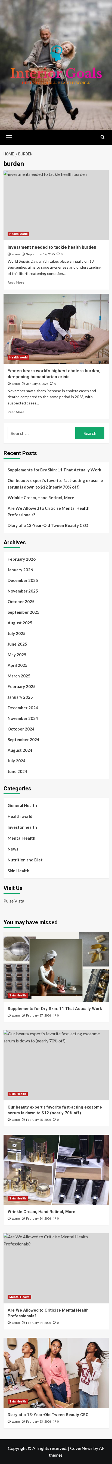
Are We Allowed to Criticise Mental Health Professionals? (48, 511)
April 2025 (17, 665)
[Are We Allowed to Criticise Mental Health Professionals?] (56, 1268)
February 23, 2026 (38, 1421)
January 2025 (20, 697)
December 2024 (23, 707)
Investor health (22, 827)
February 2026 (22, 559)
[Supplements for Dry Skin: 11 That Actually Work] (56, 967)
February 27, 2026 (38, 1015)
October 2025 (21, 601)
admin (16, 254)
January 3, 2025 (37, 384)
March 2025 (19, 675)
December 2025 (23, 580)
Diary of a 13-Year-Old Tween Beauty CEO (48, 525)
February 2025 (22, 686)
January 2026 (20, 569)
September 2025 (23, 612)
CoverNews (81, 1448)
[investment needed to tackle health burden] (56, 205)
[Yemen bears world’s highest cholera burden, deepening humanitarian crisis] (56, 329)
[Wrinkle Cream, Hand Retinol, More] (56, 1170)
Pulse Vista (14, 900)
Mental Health (21, 838)
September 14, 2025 (40, 254)
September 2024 (23, 739)
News (13, 848)
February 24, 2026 (38, 1218)
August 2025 (20, 622)
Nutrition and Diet (25, 859)
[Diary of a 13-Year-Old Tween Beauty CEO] (56, 1373)
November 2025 (23, 590)
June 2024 (17, 771)
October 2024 (21, 728)
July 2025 (17, 633)
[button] (9, 137)
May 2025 (17, 654)
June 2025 (17, 644)
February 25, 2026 (38, 1120)
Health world (18, 234)
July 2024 (17, 760)
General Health (22, 805)
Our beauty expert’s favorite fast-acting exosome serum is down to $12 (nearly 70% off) (55, 483)
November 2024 (23, 718)
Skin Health (18, 870)
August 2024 (20, 750)
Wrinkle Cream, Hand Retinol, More (41, 497)
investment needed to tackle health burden (52, 247)
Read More (16, 282)
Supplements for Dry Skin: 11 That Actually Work (54, 469)
